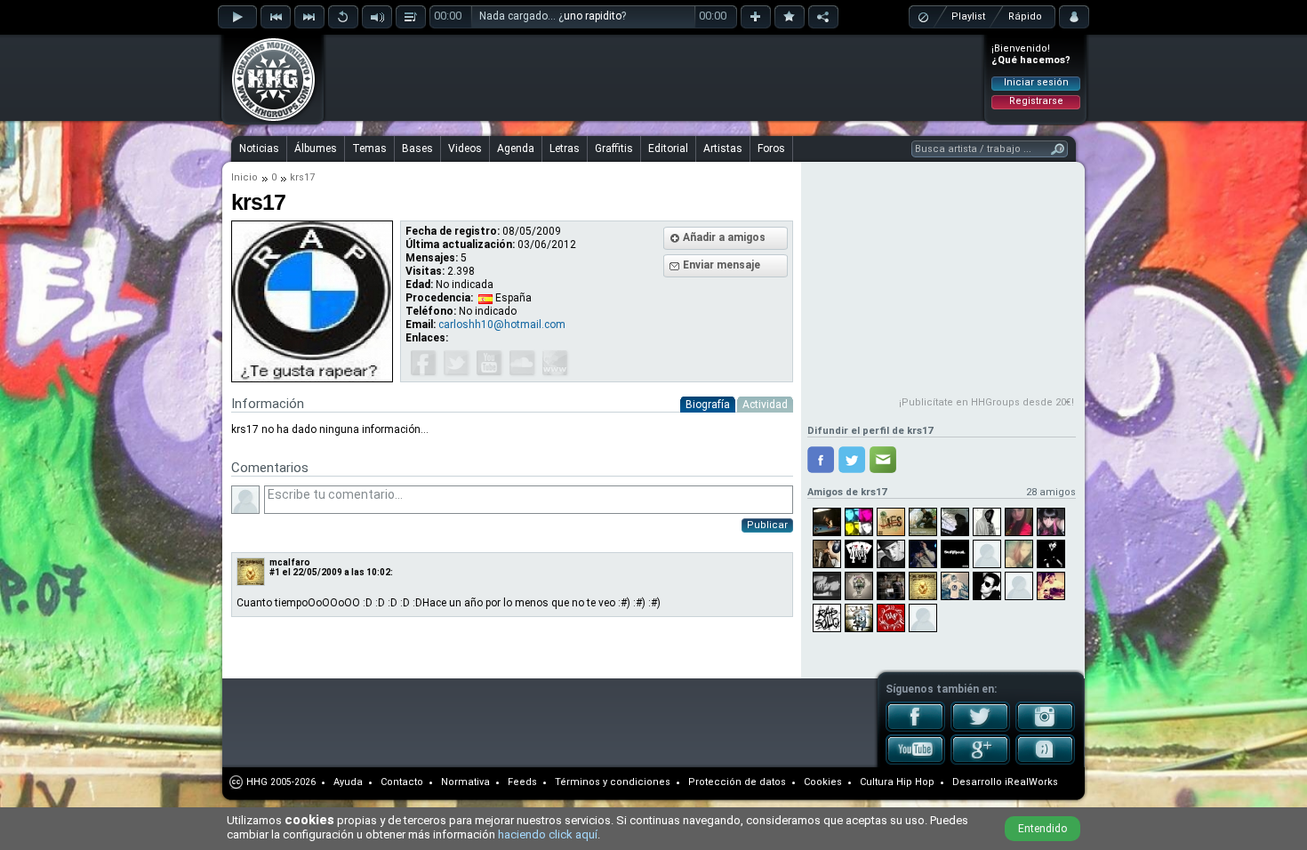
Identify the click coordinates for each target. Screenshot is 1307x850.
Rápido (1025, 16)
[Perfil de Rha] (955, 586)
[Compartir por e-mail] (883, 459)
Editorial (668, 148)
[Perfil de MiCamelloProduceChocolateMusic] (827, 522)
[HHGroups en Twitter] (980, 728)
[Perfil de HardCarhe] (955, 522)
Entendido (1042, 828)
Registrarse (1036, 101)
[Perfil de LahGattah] (1019, 522)
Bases (417, 148)
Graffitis (614, 148)
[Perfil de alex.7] (827, 618)
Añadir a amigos (724, 237)
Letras (564, 148)
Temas (369, 148)
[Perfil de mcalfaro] (923, 586)
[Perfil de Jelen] (859, 522)
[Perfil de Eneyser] (859, 618)
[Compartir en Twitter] (851, 459)
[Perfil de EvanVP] (859, 586)
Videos (465, 148)
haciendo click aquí (547, 834)
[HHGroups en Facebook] (915, 728)
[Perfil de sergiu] (891, 618)
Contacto (402, 782)
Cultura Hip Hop (897, 782)
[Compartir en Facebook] (820, 459)
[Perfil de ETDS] (891, 586)
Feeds (522, 782)
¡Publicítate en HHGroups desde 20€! (986, 402)
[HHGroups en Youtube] (915, 761)
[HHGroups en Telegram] (1045, 761)
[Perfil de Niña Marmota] (1019, 554)
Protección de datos (737, 782)
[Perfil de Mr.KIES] (891, 522)
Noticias (259, 148)
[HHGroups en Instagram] (1045, 728)
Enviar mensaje (721, 265)
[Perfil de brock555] (1051, 586)
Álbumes (315, 148)
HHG (257, 782)
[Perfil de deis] (1051, 554)
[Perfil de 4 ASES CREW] (859, 554)
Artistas (722, 148)
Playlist (968, 16)
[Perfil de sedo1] (827, 554)
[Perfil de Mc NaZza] (923, 554)
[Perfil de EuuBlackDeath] (1051, 522)
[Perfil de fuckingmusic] (923, 522)
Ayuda (348, 782)
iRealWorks (1031, 782)
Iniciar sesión (1036, 82)
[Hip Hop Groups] (267, 120)
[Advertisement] (654, 77)
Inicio (244, 177)
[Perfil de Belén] (827, 586)
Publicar (767, 525)
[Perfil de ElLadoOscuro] (923, 618)
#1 (274, 572)
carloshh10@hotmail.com (501, 324)
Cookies (823, 782)
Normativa (465, 782)
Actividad (765, 404)
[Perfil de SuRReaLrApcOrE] (955, 554)
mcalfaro (289, 562)
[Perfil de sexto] (987, 586)
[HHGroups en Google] (980, 761)
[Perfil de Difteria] (987, 522)
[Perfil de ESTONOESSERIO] (1019, 586)
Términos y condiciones (612, 782)
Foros (771, 148)
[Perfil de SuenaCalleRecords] (891, 554)
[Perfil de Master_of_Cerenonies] (987, 554)
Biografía (708, 404)
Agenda (515, 148)
